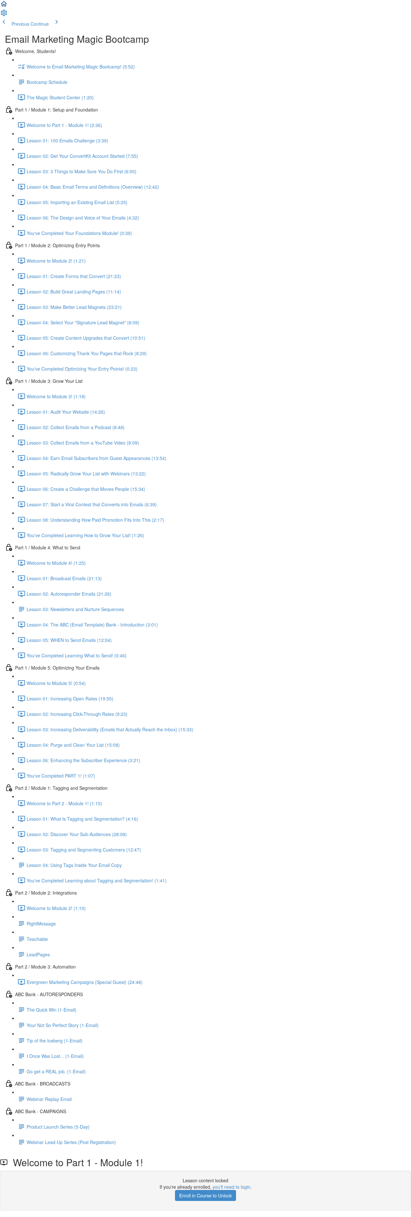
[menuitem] (4, 15)
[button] (4, 6)
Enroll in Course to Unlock (205, 1195)
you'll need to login (231, 1187)
